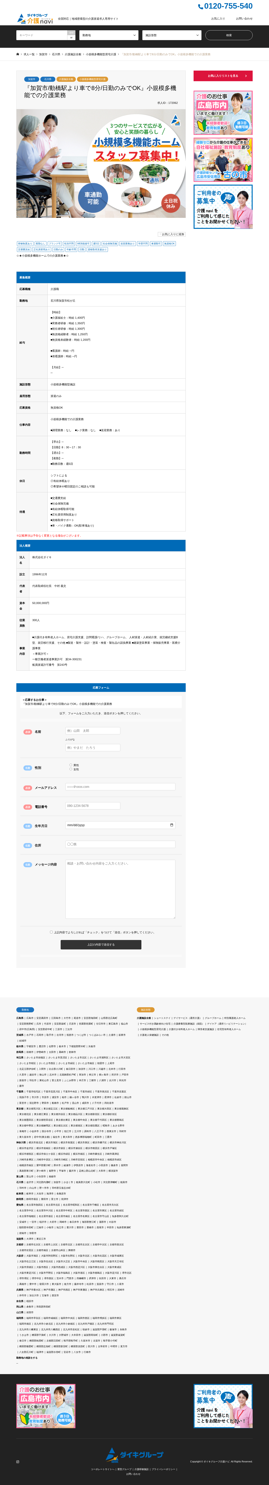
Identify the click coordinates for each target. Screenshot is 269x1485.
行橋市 (87, 1352)
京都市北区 (66, 1244)
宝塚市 (45, 1295)
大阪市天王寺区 (115, 1261)
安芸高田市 (42, 1018)
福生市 (56, 1137)
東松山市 (44, 1080)
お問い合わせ (244, 18)
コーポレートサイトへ (102, 1469)
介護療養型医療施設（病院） (188, 1023)
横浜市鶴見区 (92, 1148)
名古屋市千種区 (91, 1204)
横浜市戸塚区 (110, 1148)
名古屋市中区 (26, 1210)
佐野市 (52, 1046)
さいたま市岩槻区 (35, 1057)
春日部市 (70, 1069)
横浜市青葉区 (68, 1142)
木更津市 (96, 1097)
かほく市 (68, 1182)
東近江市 (41, 1238)
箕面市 (100, 1284)
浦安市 (55, 1097)
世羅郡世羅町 (86, 1023)
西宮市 (55, 1295)
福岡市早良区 (33, 1318)
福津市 (40, 1352)
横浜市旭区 (52, 1142)
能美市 (123, 1182)
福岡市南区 (25, 1323)
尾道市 (77, 1018)
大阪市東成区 (114, 1267)
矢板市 (92, 1046)
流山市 (75, 1103)
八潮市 (102, 1080)
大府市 (53, 1222)
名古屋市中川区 (44, 1210)
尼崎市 (120, 1289)
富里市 (22, 1103)
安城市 (22, 1222)
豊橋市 (90, 1227)
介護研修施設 (141, 1469)
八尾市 (120, 1284)
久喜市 (22, 1074)
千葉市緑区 (86, 1091)
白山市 (32, 1188)
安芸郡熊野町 (26, 1023)
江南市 (40, 1227)
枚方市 (67, 1284)
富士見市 (56, 1080)
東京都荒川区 (33, 1108)
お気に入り (218, 18)
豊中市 (32, 1284)
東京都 (19, 1108)
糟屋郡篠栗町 (26, 1346)
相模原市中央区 (96, 1159)
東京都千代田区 (98, 1120)
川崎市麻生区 (95, 1154)
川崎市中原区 (43, 1159)
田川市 (91, 1346)
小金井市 (34, 1131)
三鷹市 (108, 1137)
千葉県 (19, 1091)
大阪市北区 (84, 1255)
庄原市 (72, 1023)
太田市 (52, 1052)
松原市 (90, 1284)
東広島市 (113, 1023)
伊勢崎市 (41, 1052)
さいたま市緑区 (66, 1063)
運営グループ (124, 1469)
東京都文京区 (61, 1125)
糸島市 (123, 1329)
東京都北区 (25, 1114)
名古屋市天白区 (110, 1204)
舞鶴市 (71, 1250)
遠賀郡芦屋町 (100, 1329)
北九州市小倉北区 (43, 1323)
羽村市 (122, 1131)
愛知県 (19, 1204)
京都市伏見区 (26, 1250)
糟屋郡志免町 (43, 1346)
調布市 (87, 1131)
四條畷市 (81, 1278)
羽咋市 (22, 1188)
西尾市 (100, 1227)
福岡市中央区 (68, 1318)
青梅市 (22, 1131)
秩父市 (92, 1074)
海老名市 (91, 1165)
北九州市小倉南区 (65, 1323)
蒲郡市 (102, 1222)
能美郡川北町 (83, 1182)
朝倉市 (86, 1329)
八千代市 (96, 1103)
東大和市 (67, 1137)
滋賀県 (19, 1238)
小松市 (96, 1182)
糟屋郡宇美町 (39, 1335)
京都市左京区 (82, 1244)
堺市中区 (36, 1278)
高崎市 (62, 1052)
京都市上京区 (51, 1244)
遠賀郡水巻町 (53, 1352)
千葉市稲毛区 (33, 1091)
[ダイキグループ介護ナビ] (135, 1460)
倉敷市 (29, 1306)
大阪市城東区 (117, 1255)
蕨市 (21, 1086)
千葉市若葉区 (119, 1091)
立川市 (77, 1131)
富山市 (29, 1176)
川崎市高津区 (112, 1154)
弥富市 (32, 1233)
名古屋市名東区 (81, 1216)
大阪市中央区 (80, 1261)
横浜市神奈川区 (118, 1142)
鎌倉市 (114, 1165)
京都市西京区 (117, 1244)
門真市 (70, 1278)
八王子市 (99, 1131)
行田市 (122, 1069)
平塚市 (62, 1170)
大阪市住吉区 (46, 1261)
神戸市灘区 (49, 1289)
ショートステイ (162, 1018)
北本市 (112, 1069)
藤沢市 (72, 1170)
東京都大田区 (104, 1108)
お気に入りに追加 (173, 234)
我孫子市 (24, 1097)
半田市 (110, 1227)
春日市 (22, 1340)
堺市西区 (49, 1278)
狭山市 (42, 1074)
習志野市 (34, 1103)
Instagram (17, 1461)
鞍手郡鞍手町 (71, 1340)
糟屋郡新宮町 (61, 1346)
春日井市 (74, 1222)
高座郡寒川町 (26, 1170)
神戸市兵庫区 (97, 1289)
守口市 (110, 1284)
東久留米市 (25, 1137)
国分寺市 (46, 1131)
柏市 (64, 1097)
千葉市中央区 (70, 1091)
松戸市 (65, 1103)
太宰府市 (102, 1346)
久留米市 (85, 1340)
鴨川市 (85, 1097)
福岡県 (19, 1318)
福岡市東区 (116, 1318)
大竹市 (67, 1018)
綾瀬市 (67, 1165)
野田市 (45, 1103)
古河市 (60, 1035)
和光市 (122, 1080)
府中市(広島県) (27, 1029)
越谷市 (32, 1074)
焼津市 (64, 1199)
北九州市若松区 (71, 1329)
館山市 (128, 1097)
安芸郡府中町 (45, 1029)
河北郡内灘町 (43, 1182)
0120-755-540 (228, 6)
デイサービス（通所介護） (187, 1018)
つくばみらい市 (97, 1035)
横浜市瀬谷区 (75, 1148)
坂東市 (122, 1035)
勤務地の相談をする (27, 1357)
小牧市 (50, 1227)
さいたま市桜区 (27, 1063)
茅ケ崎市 (41, 1170)
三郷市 (92, 1080)
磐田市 (44, 1199)
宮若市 (67, 1352)
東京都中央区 (80, 1120)
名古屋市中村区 (64, 1210)
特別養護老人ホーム (235, 1018)
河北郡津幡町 (110, 1182)
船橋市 (55, 1103)
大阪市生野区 (68, 1255)
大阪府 (19, 1255)
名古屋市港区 (46, 1216)
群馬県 (19, 1052)
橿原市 (29, 1301)
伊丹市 (22, 1295)
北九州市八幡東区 (28, 1329)
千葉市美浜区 (102, 1091)
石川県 (47, 79)
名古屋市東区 (100, 1210)
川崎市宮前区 (78, 1159)
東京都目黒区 (92, 1125)
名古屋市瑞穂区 (27, 1216)
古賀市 (96, 1340)
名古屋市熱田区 (34, 1204)
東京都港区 (77, 1125)
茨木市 (60, 1278)
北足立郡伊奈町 (27, 1069)
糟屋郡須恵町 (78, 1346)
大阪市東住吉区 (96, 1267)
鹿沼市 (42, 1046)
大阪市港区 (79, 1272)
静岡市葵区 (32, 1199)
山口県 (19, 1312)
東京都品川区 (75, 1114)
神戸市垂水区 (33, 1289)
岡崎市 (63, 1222)
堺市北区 (127, 1272)
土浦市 (112, 1035)
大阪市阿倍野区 (49, 1255)
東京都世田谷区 (44, 1120)
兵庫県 (19, 1289)
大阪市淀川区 (112, 1272)
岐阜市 (29, 1193)
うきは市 (24, 1335)
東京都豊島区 (117, 1120)
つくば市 (81, 1035)
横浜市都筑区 (26, 1154)
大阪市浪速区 (26, 1267)
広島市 (29, 1018)
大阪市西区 (42, 1267)
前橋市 (29, 1052)
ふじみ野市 (70, 1080)
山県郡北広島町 (109, 1018)
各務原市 (61, 1193)
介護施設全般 (66, 79)
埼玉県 (19, 1057)
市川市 (35, 1097)
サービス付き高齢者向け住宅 (155, 1023)
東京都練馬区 (43, 1125)
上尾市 (110, 1063)
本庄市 (82, 1080)
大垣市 (40, 1193)
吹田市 (102, 1278)
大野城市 (63, 1335)
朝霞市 (100, 1063)
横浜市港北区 (36, 1142)
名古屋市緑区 (117, 1210)
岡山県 (19, 1306)
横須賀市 (113, 1170)
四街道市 (109, 1103)
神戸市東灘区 (80, 1289)
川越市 (102, 1069)
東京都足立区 (51, 1108)
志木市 (53, 1074)
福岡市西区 (84, 1318)
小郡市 (104, 1335)
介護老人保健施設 (149, 1035)
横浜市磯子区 (100, 1142)
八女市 (77, 1352)
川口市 (92, 1069)
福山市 (124, 1023)
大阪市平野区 (46, 1272)
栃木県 (19, 1046)
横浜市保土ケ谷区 (45, 1154)
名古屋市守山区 (101, 1216)
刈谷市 (112, 1222)
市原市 (45, 1097)
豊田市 (80, 1227)
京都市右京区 (33, 1244)
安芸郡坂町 (60, 1023)
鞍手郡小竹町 (110, 1340)
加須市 (81, 1069)
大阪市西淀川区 (76, 1267)
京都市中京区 (100, 1244)
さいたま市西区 (47, 1063)
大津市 (29, 1238)
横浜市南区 (79, 1154)
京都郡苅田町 (53, 1340)
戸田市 (125, 1074)
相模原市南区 (26, 1165)
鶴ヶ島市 (104, 1074)
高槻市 (22, 1284)
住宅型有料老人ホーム (229, 1029)
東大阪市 (56, 1284)
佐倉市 (118, 1097)
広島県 (19, 1018)
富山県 (19, 1176)
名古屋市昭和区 (71, 1204)
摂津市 (92, 1278)
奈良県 (19, 1301)
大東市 (112, 1278)
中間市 (113, 1346)
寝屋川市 (44, 1284)
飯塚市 (113, 1329)
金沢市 (29, 1182)
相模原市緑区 (114, 1159)
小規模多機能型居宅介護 (93, 79)
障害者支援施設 (206, 1029)
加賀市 (31, 79)
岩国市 (29, 1312)
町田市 (98, 1137)
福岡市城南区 (51, 1318)
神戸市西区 (64, 1289)
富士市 (54, 1199)
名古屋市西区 (82, 1210)
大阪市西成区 (58, 1267)
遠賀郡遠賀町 (118, 1335)
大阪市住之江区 (27, 1261)
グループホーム (213, 1018)
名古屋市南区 (63, 1216)
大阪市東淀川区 (27, 1272)
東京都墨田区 (26, 1120)
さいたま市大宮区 (120, 1057)
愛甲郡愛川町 (43, 1165)
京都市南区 (42, 1250)
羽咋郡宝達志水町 (61, 1188)
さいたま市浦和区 (99, 1057)
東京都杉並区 (110, 1114)
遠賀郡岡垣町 (91, 1335)
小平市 (57, 1131)
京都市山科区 (58, 1250)
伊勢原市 (78, 1165)
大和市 (102, 1170)
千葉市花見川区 (52, 1091)
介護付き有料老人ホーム (182, 1029)
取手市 (50, 1035)
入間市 (42, 1069)
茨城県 (19, 1035)
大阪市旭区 (32, 1255)
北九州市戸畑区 (86, 1323)
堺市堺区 (24, 1278)
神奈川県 (21, 1142)
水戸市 (29, 1035)
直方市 (123, 1346)
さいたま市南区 (86, 1063)
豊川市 (70, 1227)
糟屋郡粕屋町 (36, 1340)
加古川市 (34, 1295)
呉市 (38, 1023)
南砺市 (52, 1176)
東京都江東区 (41, 1114)
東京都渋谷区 (58, 1114)
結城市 (22, 1040)
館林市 (72, 1052)
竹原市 (47, 1023)
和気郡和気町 (43, 1306)
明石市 (110, 1289)
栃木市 (62, 1046)
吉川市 (112, 1080)
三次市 (68, 1029)
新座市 (22, 1080)
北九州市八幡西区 (50, 1329)
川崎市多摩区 (26, 1159)
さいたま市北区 (78, 1057)
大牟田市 (76, 1335)
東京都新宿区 (92, 1114)
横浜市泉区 (84, 1142)
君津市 (107, 1097)
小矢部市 (41, 1176)
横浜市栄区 (59, 1148)
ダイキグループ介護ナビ (217, 1461)
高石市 (122, 1278)
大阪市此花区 (100, 1255)
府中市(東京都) (42, 1137)
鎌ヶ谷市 (74, 1097)
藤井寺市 (79, 1284)
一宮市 (32, 1222)
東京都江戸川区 (86, 1108)
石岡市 (40, 1035)
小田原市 (103, 1165)
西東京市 (111, 1131)
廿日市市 (101, 1023)
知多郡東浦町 (124, 1227)
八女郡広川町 (26, 1352)
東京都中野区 (26, 1125)
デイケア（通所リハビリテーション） (227, 1023)
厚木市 (57, 1165)
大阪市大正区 (63, 1261)
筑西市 (70, 1035)
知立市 (60, 1227)
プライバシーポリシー (163, 1469)
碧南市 (22, 1233)
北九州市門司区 (105, 1323)
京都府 (19, 1244)
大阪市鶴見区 (97, 1261)
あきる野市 (118, 1125)
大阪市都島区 (95, 1272)
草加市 (82, 1074)
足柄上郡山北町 (87, 1170)
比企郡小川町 (56, 1069)
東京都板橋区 (68, 1108)
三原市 (58, 1029)
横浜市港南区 (43, 1148)
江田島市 (56, 1018)
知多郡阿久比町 (120, 1216)
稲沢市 (42, 1222)
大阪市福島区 (63, 1272)
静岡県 (19, 1199)
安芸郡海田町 (91, 1018)
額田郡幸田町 (26, 1227)
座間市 (124, 1165)
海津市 (50, 1193)
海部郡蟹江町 (89, 1222)
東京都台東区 (63, 1120)
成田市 (85, 1103)
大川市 (52, 1335)
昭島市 (106, 1125)
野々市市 (44, 1188)
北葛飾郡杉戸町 (67, 1074)
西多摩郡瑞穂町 (83, 1137)
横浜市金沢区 (26, 1148)
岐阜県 (19, 1193)
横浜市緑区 (64, 1154)
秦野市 (52, 1170)
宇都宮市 (31, 1046)
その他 (165, 1035)
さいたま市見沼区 (57, 1057)
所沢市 (115, 1074)
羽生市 (32, 1080)
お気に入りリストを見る (223, 75)
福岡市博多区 (100, 1318)
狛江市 (67, 1131)
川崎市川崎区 (61, 1159)
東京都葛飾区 (121, 1108)
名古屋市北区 (53, 1204)
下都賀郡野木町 (77, 1046)
